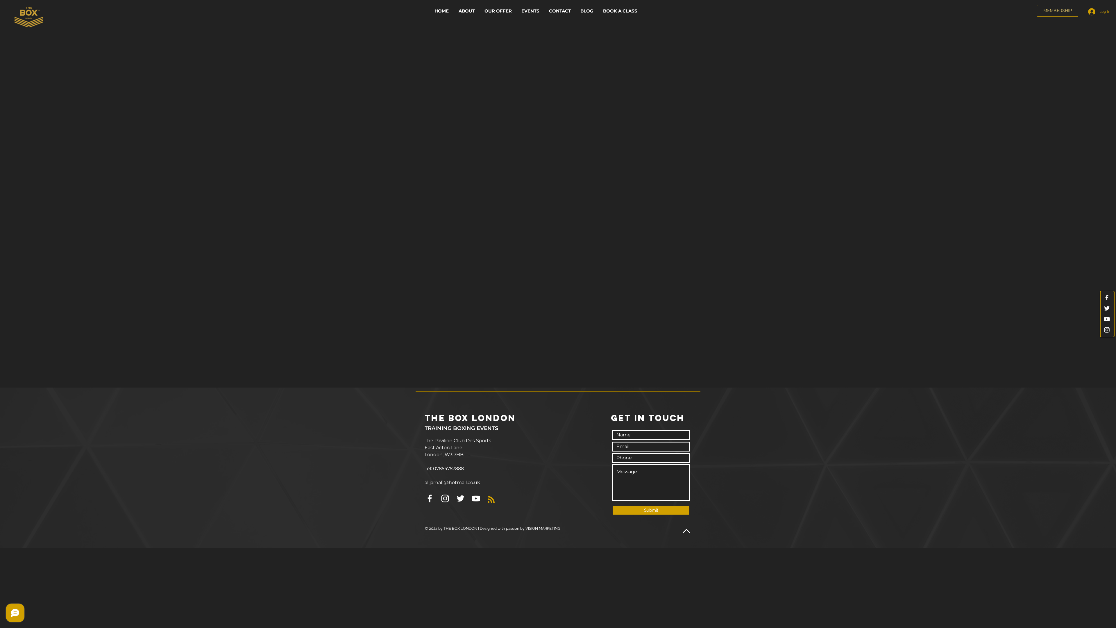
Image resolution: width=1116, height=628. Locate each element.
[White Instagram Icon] (1106, 329)
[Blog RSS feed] (491, 492)
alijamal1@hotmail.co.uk (452, 474)
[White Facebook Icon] (1106, 297)
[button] (498, 11)
